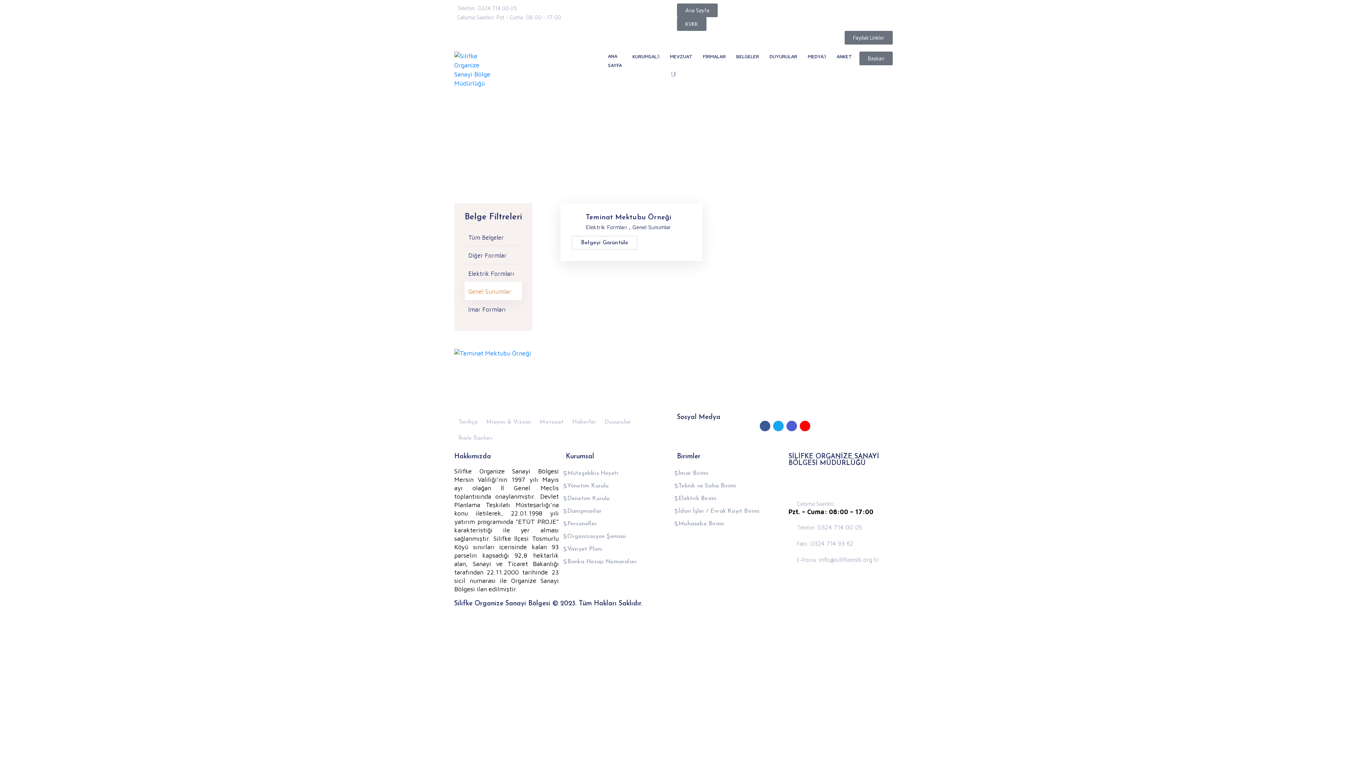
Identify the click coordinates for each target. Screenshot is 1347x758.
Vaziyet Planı (585, 549)
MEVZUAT (681, 56)
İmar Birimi (693, 473)
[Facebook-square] (765, 426)
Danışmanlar (584, 511)
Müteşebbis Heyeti (592, 473)
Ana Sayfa (468, 159)
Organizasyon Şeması (596, 536)
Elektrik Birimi (697, 498)
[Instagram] (791, 426)
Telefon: (830, 528)
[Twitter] (778, 426)
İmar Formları (486, 309)
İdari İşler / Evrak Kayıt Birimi (718, 511)
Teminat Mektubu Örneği (628, 217)
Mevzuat (551, 422)
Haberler (584, 422)
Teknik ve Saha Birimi (707, 486)
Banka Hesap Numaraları (602, 562)
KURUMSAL (644, 56)
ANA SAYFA (615, 60)
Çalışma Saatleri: (816, 504)
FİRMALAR (714, 56)
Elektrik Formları (491, 273)
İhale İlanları (475, 438)
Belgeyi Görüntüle (604, 243)
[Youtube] (805, 426)
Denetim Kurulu (588, 498)
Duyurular (617, 422)
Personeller (582, 524)
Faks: (825, 544)
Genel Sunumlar (489, 291)
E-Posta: (838, 560)
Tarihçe (468, 422)
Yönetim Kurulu (588, 486)
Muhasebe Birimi (701, 524)
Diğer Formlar (487, 255)
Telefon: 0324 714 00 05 (487, 8)
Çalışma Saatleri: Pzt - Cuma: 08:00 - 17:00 (509, 17)
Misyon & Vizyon (508, 422)
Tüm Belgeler (486, 237)
